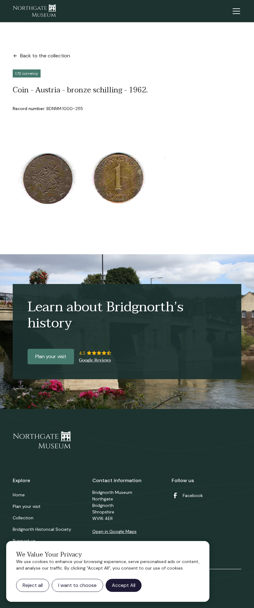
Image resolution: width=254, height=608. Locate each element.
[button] (235, 11)
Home (19, 495)
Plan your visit (50, 356)
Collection (23, 518)
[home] (34, 11)
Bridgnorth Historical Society (42, 529)
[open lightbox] (92, 183)
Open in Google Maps (114, 531)
